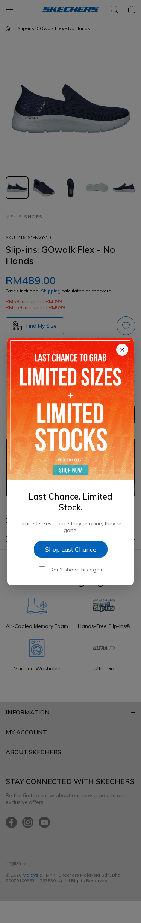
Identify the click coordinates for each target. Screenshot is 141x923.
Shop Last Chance (70, 549)
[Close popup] (122, 350)
